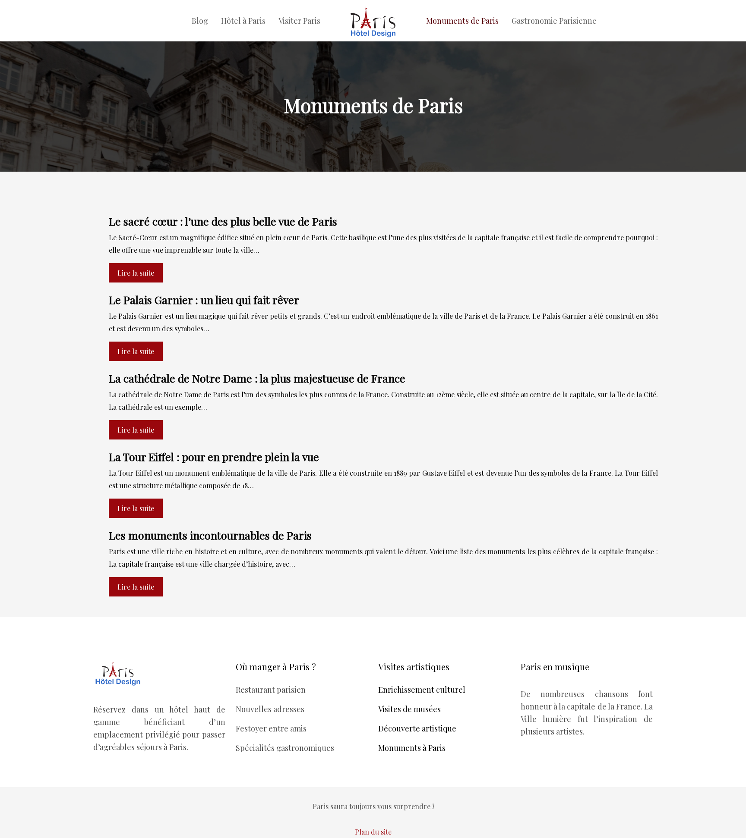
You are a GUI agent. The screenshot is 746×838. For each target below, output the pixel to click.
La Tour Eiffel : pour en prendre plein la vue (214, 456)
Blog (200, 21)
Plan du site (373, 831)
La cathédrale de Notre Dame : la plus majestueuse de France (257, 378)
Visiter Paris (299, 21)
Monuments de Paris (462, 21)
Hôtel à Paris (243, 21)
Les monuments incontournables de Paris (210, 535)
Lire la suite (135, 272)
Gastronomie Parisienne (554, 21)
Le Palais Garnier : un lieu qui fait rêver (204, 299)
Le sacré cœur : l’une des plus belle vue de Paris (223, 221)
